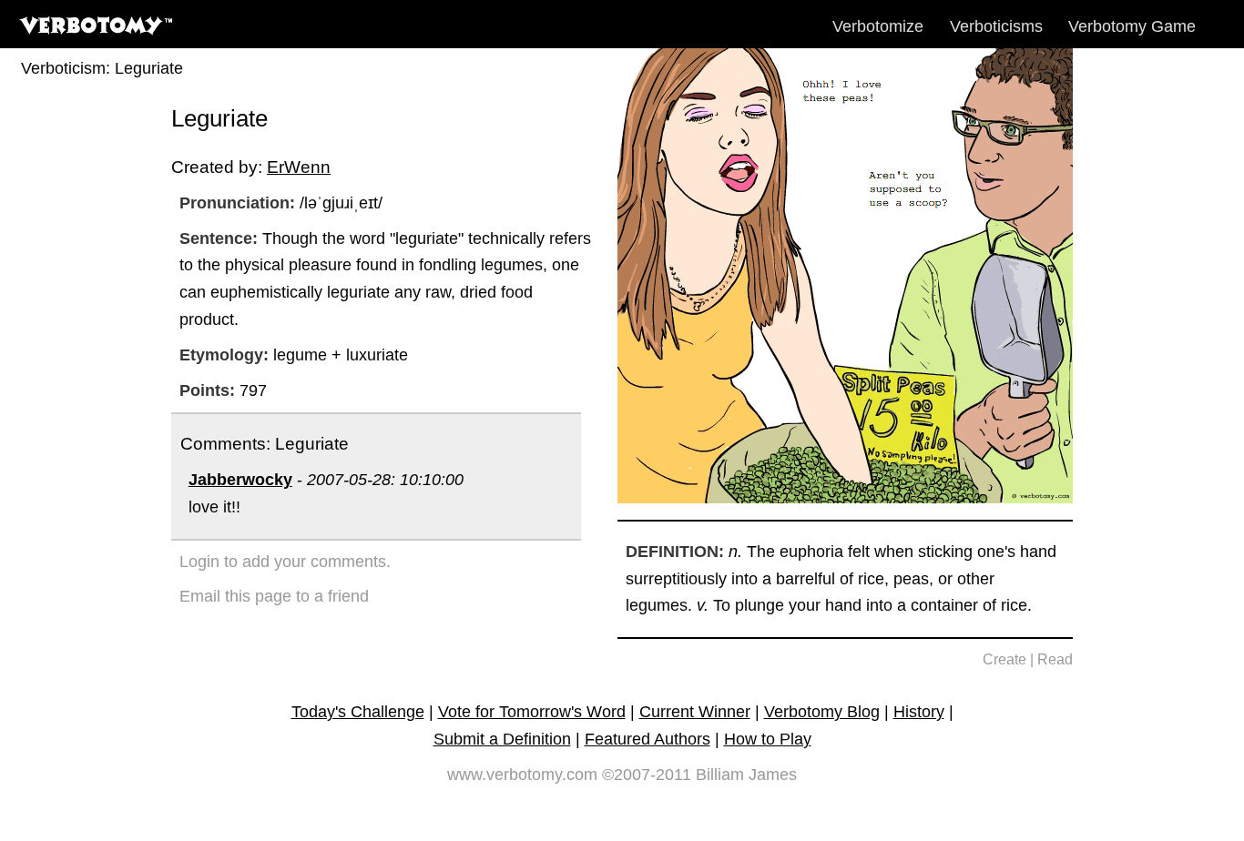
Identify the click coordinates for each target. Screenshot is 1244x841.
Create (1004, 659)
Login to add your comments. (285, 561)
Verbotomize (877, 26)
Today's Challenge (357, 712)
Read (1055, 659)
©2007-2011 (646, 774)
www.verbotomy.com (522, 774)
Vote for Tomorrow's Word (532, 712)
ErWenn (299, 167)
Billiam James (746, 774)
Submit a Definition (502, 739)
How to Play (767, 739)
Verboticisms (996, 26)
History (918, 712)
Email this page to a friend (274, 596)
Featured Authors (647, 739)
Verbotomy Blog (822, 712)
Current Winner (694, 712)
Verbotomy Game (1132, 26)
